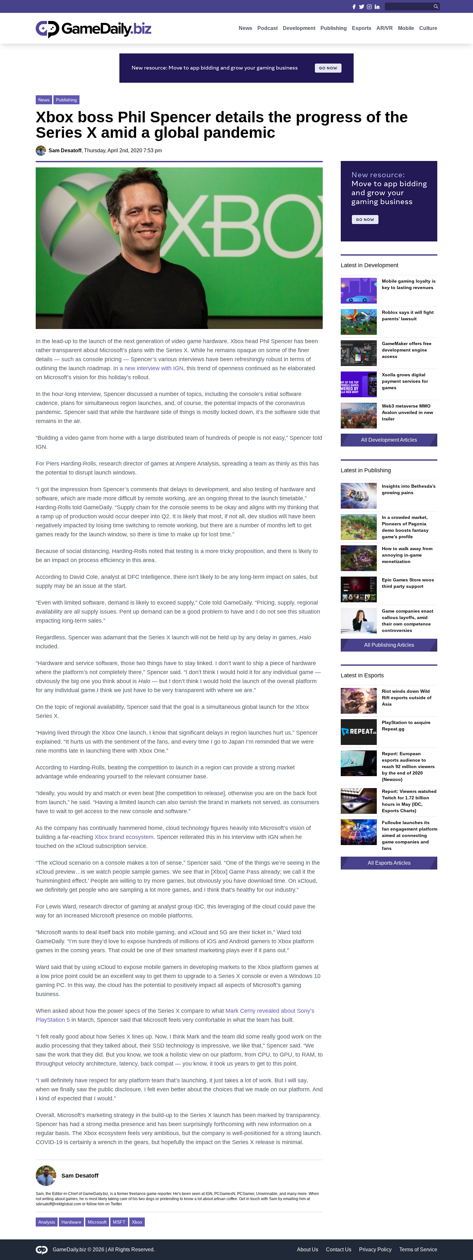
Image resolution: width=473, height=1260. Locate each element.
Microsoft (97, 1222)
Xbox (137, 1222)
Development (299, 28)
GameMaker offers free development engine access (406, 350)
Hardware (71, 1222)
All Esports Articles (389, 863)
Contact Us (338, 1249)
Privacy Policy (375, 1249)
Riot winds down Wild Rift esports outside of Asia (406, 698)
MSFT (119, 1222)
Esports (361, 28)
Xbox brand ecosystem (124, 837)
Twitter (116, 1204)
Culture (428, 28)
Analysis (46, 1222)
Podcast (267, 28)
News (245, 28)
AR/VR (384, 28)
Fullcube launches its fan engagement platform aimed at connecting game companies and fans (409, 835)
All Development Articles (389, 440)
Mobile (406, 28)
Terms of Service (418, 1249)
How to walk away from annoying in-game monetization (407, 555)
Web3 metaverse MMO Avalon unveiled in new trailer (407, 412)
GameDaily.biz (69, 1249)
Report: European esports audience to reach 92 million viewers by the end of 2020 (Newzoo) (408, 766)
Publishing (333, 28)
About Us (307, 1249)
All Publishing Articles (389, 645)
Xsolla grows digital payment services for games (405, 381)
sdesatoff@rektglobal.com (58, 1204)
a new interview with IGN (151, 368)
